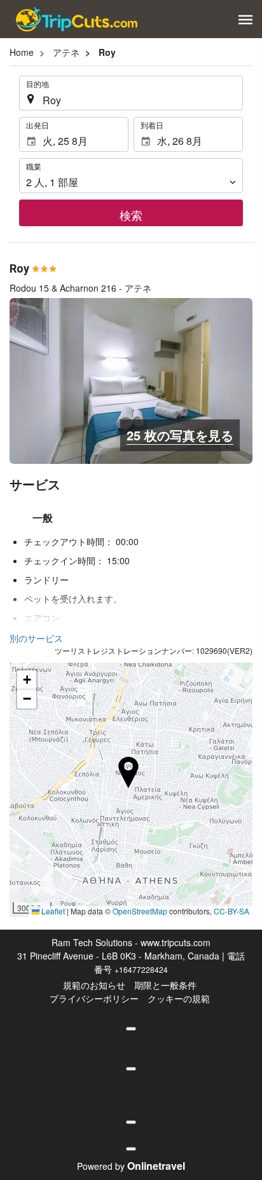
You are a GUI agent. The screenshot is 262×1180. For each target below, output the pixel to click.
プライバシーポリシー (94, 998)
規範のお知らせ (94, 985)
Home (22, 52)
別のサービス (36, 638)
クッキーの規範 (179, 998)
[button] (245, 20)
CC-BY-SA (231, 910)
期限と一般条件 (165, 985)
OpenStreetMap (140, 910)
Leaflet (52, 910)
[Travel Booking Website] (76, 19)
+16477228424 (141, 969)
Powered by (131, 1166)
